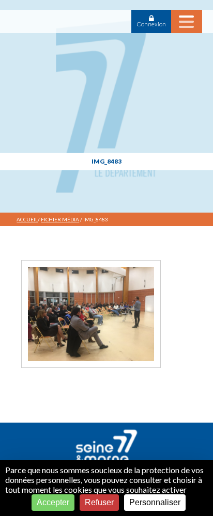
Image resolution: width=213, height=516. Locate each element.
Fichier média (60, 219)
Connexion (151, 24)
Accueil (27, 219)
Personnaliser (154, 502)
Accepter (53, 502)
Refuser (99, 502)
